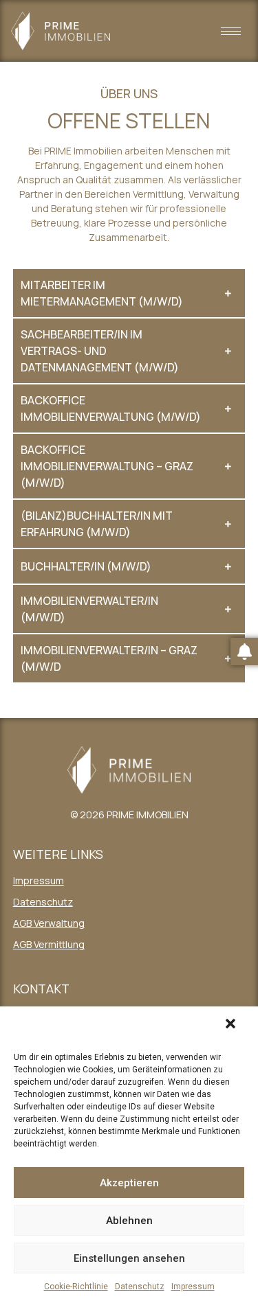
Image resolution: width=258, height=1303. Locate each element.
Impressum (193, 1286)
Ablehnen (129, 1220)
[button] (234, 1027)
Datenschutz (139, 1286)
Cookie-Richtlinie (76, 1286)
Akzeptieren (129, 1183)
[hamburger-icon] (230, 31)
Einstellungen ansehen (129, 1258)
